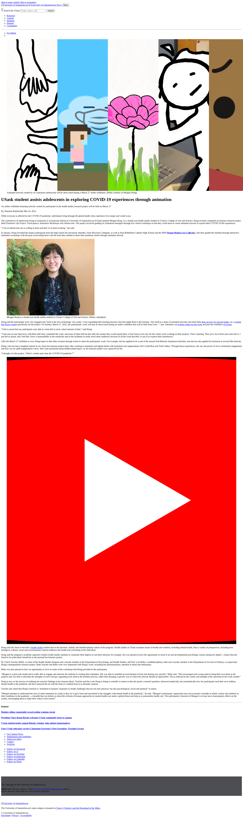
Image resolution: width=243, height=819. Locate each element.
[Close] (2, 8)
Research (11, 15)
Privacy (15, 815)
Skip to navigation (28, 2)
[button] (121, 500)
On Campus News (15, 734)
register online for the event (190, 324)
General (10, 18)
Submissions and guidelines (19, 736)
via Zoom (227, 324)
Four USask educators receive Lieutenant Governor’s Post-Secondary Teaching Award (42, 728)
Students (10, 21)
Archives (11, 744)
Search (51, 11)
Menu (65, 5)
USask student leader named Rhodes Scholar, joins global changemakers (35, 723)
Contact (10, 741)
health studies (37, 647)
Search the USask (12, 10)
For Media (11, 33)
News (59, 5)
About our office (14, 739)
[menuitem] (124, 15)
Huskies (10, 23)
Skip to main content (10, 2)
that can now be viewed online (215, 322)
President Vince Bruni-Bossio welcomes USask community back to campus (36, 717)
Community (12, 26)
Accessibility (26, 815)
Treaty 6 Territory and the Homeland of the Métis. (78, 808)
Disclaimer (6, 815)
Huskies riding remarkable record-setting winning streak (28, 712)
